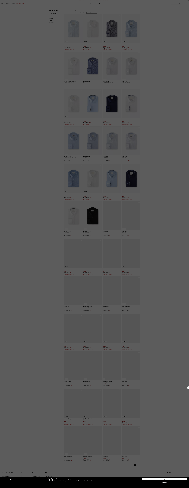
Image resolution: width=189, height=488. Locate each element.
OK (164, 479)
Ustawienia (164, 482)
